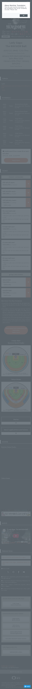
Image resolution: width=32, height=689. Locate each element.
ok (23, 15)
